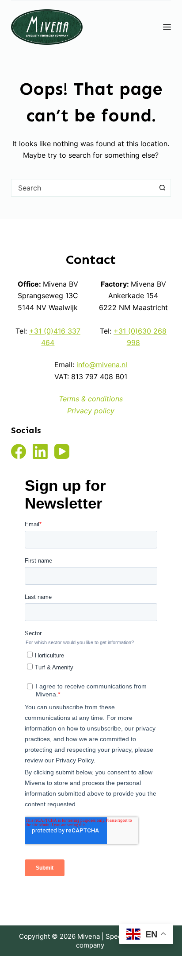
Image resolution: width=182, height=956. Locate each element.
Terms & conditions (91, 398)
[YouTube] (61, 451)
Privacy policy (90, 410)
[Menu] (167, 27)
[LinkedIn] (40, 451)
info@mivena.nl (101, 364)
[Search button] (162, 187)
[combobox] (82, 188)
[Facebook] (18, 451)
